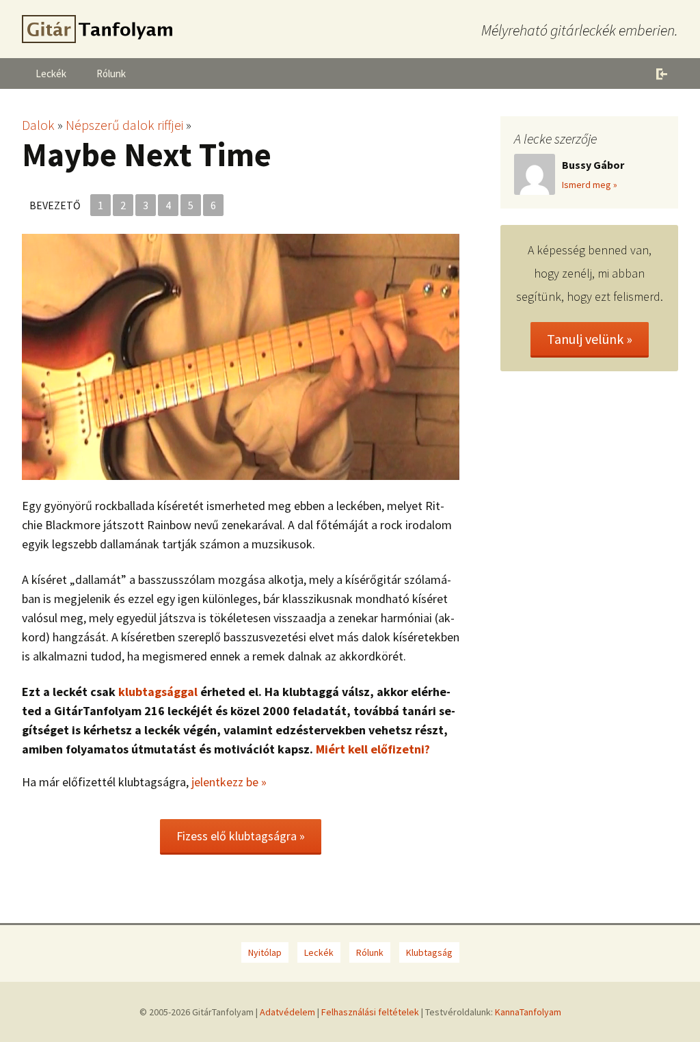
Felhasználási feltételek (370, 1012)
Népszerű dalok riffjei (124, 124)
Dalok (38, 124)
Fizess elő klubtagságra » (240, 836)
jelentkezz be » (229, 782)
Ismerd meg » (589, 184)
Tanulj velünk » (589, 338)
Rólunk (111, 73)
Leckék (51, 73)
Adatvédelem (287, 1012)
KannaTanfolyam (528, 1012)
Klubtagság (429, 952)
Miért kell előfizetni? (373, 749)
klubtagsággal (158, 691)
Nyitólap (265, 952)
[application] (240, 357)
